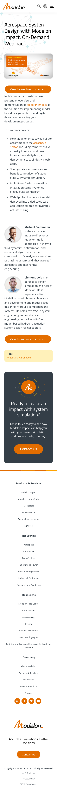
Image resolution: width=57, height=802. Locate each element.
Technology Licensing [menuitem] (28, 519)
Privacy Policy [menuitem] (28, 778)
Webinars (12, 357)
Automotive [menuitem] (28, 551)
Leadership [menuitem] (28, 679)
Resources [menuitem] (28, 595)
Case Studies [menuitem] (28, 610)
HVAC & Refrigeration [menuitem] (28, 571)
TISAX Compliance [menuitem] (28, 784)
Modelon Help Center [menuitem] (28, 603)
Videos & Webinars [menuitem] (28, 630)
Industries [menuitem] (28, 535)
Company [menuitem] (28, 657)
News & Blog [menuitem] (28, 617)
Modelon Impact (37, 104)
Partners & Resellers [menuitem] (28, 673)
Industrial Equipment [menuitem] (28, 578)
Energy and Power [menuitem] (28, 564)
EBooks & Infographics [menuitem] (28, 637)
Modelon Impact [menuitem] (29, 492)
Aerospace (25, 357)
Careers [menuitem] (28, 693)
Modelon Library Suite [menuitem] (28, 499)
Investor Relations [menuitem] (28, 686)
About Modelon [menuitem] (28, 666)
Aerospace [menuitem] (28, 544)
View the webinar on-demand (28, 89)
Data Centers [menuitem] (28, 558)
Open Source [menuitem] (28, 512)
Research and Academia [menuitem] (28, 585)
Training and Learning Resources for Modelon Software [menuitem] (28, 646)
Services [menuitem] (29, 525)
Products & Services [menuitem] (29, 483)
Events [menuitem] (28, 624)
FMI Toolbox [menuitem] (28, 505)
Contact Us (28, 449)
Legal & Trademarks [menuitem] (29, 773)
